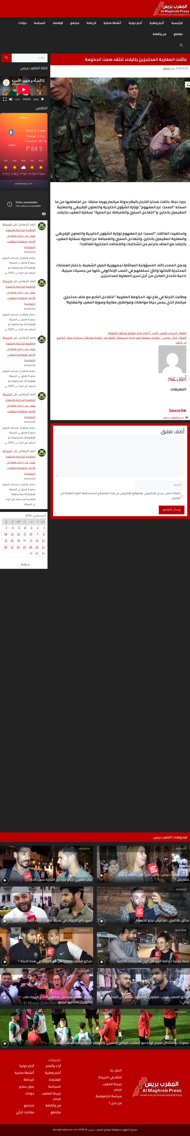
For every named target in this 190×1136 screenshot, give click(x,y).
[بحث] (6, 58)
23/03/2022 (180, 1012)
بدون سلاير (26, 1086)
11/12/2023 (84, 849)
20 (12, 541)
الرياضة (91, 23)
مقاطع (178, 34)
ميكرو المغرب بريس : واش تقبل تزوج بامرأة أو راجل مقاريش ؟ (153, 877)
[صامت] (11, 99)
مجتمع (74, 23)
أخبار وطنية (157, 23)
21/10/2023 (83, 931)
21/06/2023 (83, 971)
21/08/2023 (180, 971)
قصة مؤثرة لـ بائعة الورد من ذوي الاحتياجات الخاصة (153, 961)
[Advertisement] (24, 696)
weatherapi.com (23, 184)
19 (18, 541)
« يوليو (25, 564)
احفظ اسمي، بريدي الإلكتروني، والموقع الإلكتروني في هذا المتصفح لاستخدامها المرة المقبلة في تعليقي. (120, 496)
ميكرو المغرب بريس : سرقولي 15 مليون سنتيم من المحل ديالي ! (149, 999)
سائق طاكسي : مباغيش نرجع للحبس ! (162, 920)
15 (43, 541)
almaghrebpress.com (65, 1130)
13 (12, 534)
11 (25, 534)
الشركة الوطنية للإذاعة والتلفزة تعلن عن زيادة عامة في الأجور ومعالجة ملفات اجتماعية (19, 236)
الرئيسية (177, 23)
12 (18, 534)
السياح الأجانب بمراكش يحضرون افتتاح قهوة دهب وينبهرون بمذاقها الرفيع (57, 999)
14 (5, 534)
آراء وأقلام (53, 1066)
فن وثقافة (159, 34)
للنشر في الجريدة (110, 1077)
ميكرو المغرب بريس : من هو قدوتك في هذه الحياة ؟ (55, 961)
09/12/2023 (180, 931)
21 (6, 541)
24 (30, 547)
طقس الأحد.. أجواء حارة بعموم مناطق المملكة (147, 333)
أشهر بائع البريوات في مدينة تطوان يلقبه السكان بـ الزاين (52, 920)
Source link (177, 410)
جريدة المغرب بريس (173, 418)
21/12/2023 (181, 849)
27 (12, 547)
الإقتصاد (58, 23)
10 (31, 534)
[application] (24, 89)
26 (18, 547)
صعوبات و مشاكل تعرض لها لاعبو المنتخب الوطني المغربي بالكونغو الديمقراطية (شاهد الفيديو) (121, 1042)
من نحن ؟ (115, 1103)
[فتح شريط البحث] (181, 45)
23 (36, 547)
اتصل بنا (116, 1070)
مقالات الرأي (25, 1112)
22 (43, 547)
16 (37, 541)
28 (5, 547)
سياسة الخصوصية (109, 1096)
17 (31, 541)
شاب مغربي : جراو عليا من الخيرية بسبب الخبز (61, 879)
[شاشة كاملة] (5, 99)
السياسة (39, 23)
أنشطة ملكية (112, 23)
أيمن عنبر (177, 378)
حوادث (22, 23)
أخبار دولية (135, 23)
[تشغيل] (43, 99)
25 (24, 547)
